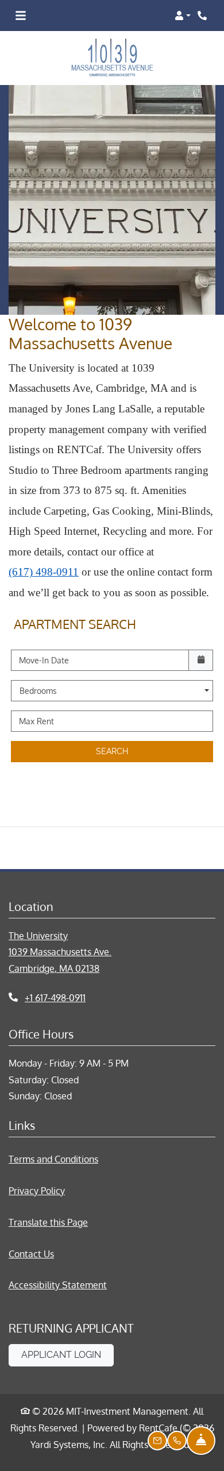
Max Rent (36, 721)
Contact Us (31, 1254)
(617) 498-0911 (44, 572)
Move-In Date (44, 660)
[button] (182, 15)
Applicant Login (67, 1354)
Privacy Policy (37, 1190)
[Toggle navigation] (20, 15)
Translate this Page (48, 1222)
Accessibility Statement (58, 1285)
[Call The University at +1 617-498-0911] (203, 15)
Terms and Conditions (53, 1159)
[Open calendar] (200, 660)
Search (112, 751)
